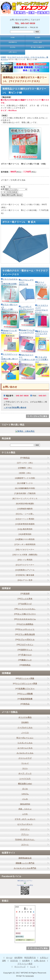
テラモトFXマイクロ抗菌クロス (41, 359)
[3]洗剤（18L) (25, 473)
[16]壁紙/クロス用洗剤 (24, 539)
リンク (33, 967)
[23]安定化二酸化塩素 (25, 575)
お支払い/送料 (37, 42)
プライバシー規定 (25, 964)
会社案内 (37, 37)
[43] (25, 694)
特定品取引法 (30, 958)
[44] (25, 699)
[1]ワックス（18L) (25, 463)
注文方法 (12, 47)
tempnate (29, 976)
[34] (24, 639)
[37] (25, 655)
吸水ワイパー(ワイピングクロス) (41, 333)
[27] (25, 604)
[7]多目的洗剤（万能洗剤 (25, 493)
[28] (25, 609)
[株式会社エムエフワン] (25, 883)
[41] (25, 683)
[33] (25, 634)
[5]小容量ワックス (25, 483)
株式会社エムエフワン (25, 880)
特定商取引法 (13, 42)
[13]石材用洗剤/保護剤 (24, 524)
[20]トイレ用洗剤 (25, 560)
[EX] (25, 458)
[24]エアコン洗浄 (25, 580)
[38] (25, 660)
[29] (25, 614)
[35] (25, 645)
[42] (24, 689)
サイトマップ (20, 967)
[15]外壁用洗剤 (25, 534)
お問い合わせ (13, 52)
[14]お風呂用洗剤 (25, 529)
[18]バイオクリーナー (25, 549)
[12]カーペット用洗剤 (25, 519)
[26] (25, 599)
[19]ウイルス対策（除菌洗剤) (25, 555)
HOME (13, 37)
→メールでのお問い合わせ (15, 407)
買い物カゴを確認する (37, 47)
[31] (25, 624)
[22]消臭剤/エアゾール (24, 570)
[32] (24, 629)
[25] (25, 593)
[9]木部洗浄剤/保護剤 (25, 504)
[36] (25, 650)
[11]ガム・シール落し (25, 514)
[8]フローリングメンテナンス (25, 498)
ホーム (9, 958)
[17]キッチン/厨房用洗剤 (25, 544)
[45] (25, 704)
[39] (25, 665)
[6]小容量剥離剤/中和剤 (25, 488)
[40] (25, 678)
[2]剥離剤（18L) (25, 468)
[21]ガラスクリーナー (25, 565)
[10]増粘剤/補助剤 (25, 509)
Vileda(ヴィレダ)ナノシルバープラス (27, 332)
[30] (25, 619)
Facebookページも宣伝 (25, 885)
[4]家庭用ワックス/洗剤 (25, 478)
